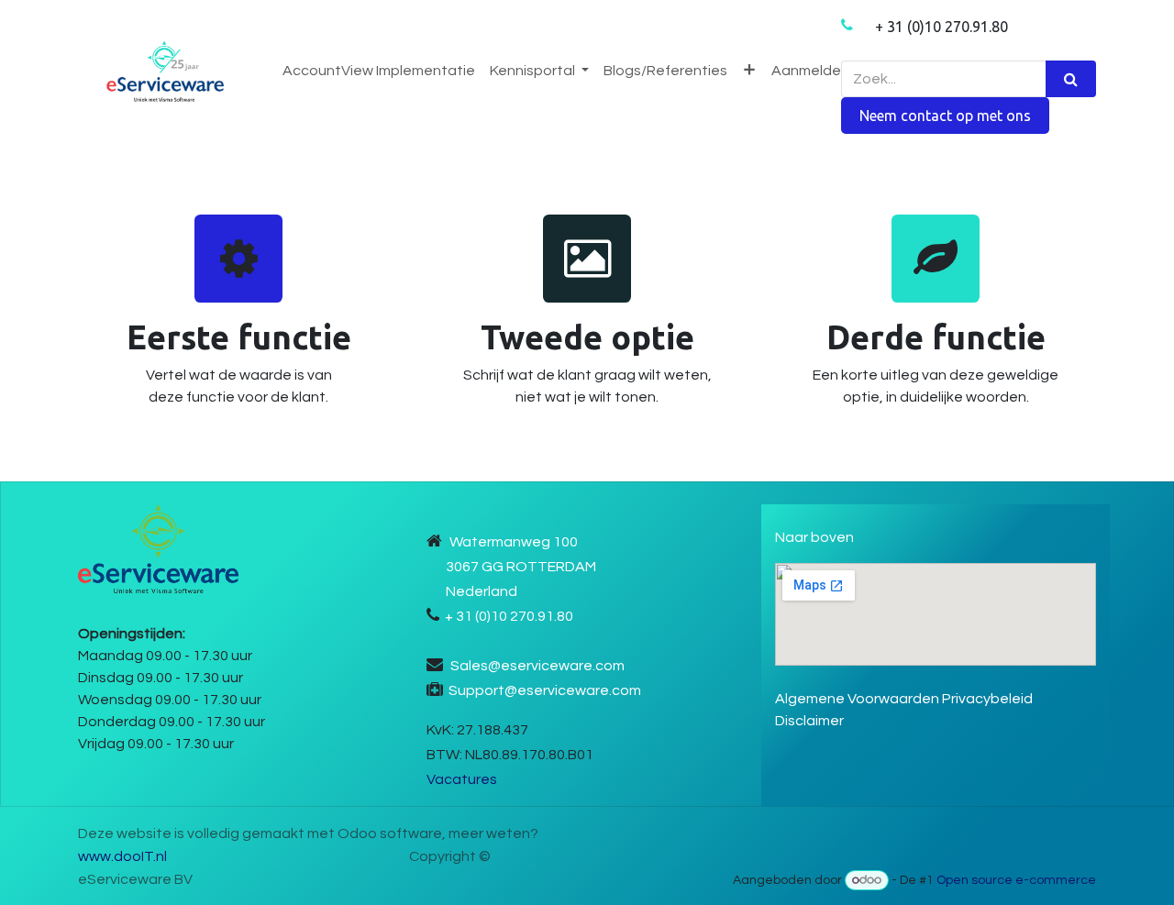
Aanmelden (810, 70)
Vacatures (461, 779)
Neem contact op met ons (945, 115)
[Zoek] (1071, 79)
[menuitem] (378, 70)
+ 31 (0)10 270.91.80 (941, 26)
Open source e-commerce (1016, 880)
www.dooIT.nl (122, 856)
